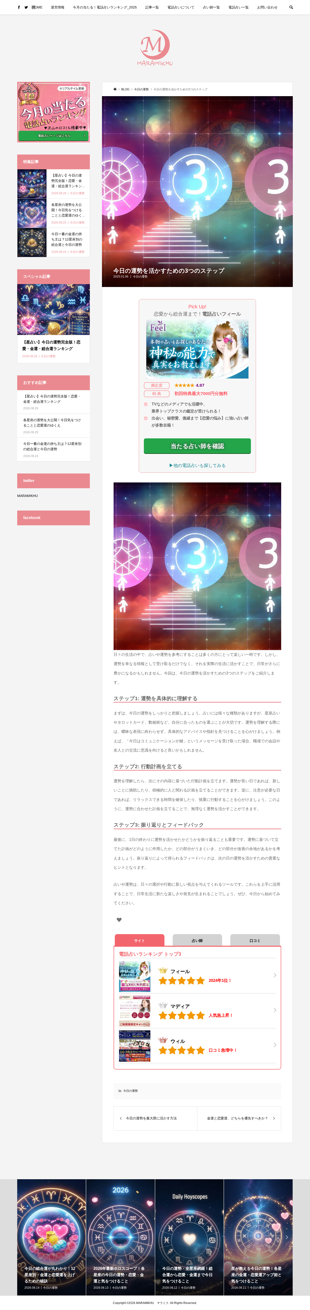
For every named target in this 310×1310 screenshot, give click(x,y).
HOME (37, 7)
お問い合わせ (267, 7)
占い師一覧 (211, 7)
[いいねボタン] (119, 919)
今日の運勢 (140, 276)
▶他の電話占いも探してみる (197, 465)
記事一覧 (152, 7)
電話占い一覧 (238, 7)
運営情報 (57, 7)
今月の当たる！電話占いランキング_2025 (105, 7)
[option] (51, 1237)
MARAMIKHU (27, 496)
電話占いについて (180, 7)
